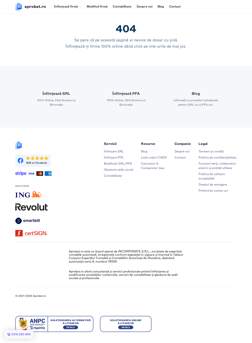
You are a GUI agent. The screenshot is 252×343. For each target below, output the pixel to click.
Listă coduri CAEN (154, 157)
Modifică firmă (97, 6)
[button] (67, 6)
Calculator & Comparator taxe (152, 166)
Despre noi (144, 6)
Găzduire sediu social (118, 169)
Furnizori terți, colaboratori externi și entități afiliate (217, 166)
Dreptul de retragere (213, 184)
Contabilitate (122, 6)
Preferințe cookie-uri (213, 190)
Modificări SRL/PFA (118, 163)
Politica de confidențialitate (217, 157)
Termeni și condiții (211, 151)
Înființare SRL (114, 151)
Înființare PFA (113, 157)
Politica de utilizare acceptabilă (212, 176)
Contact (175, 6)
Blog (161, 6)
